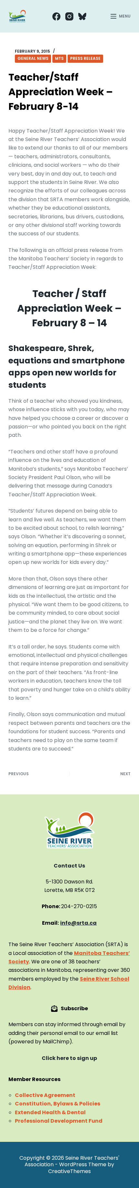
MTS (59, 58)
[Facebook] (56, 16)
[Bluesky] (82, 16)
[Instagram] (69, 16)
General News (32, 58)
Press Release (85, 58)
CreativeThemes (69, 1171)
